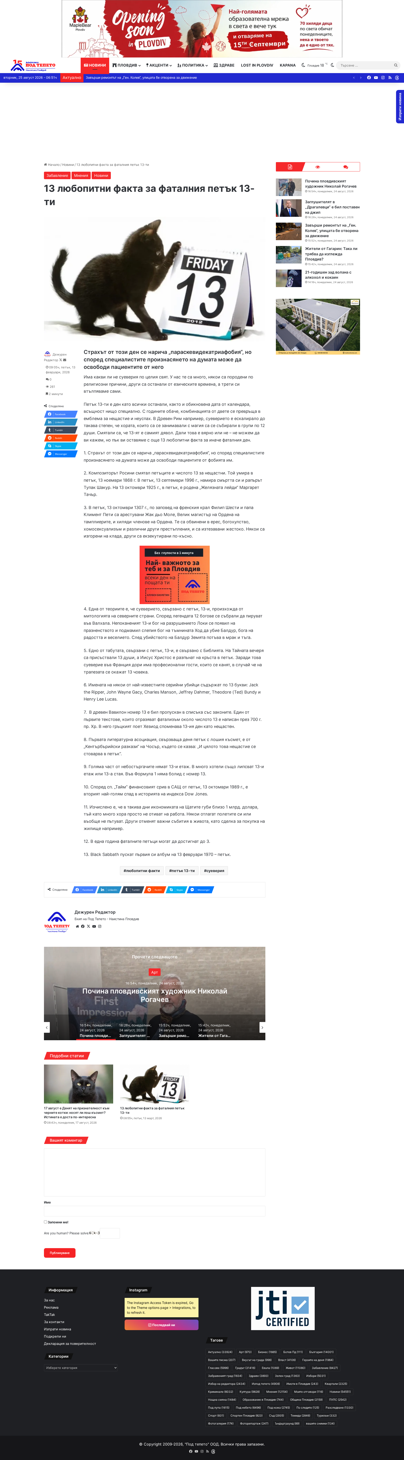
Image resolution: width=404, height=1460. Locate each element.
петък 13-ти (183, 870)
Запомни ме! (58, 1222)
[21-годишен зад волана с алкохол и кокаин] (289, 278)
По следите (307, 1407)
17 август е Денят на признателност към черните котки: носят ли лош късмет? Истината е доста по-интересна (76, 1112)
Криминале (220, 1391)
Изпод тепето (266, 1383)
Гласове (218, 1368)
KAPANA (288, 65)
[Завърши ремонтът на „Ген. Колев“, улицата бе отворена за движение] (289, 231)
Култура (250, 1391)
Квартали (336, 1383)
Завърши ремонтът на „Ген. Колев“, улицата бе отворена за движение (331, 230)
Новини (97, 65)
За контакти (54, 1322)
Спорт (216, 1415)
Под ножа (278, 1407)
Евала (270, 1368)
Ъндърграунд (287, 1423)
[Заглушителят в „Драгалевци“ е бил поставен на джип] (289, 208)
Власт (287, 1360)
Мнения (81, 175)
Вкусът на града (257, 1360)
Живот (295, 1368)
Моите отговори (308, 1391)
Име (47, 1202)
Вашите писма (221, 1360)
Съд (276, 1415)
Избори (316, 1376)
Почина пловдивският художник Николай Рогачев (331, 184)
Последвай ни (163, 1325)
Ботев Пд (293, 1352)
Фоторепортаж (254, 1423)
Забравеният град (225, 1376)
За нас (49, 1300)
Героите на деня (317, 1360)
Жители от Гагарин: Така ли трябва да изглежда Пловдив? (132, 77)
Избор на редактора (226, 1383)
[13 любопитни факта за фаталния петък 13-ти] (154, 1084)
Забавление (57, 175)
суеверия (215, 870)
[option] (155, 993)
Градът (245, 1368)
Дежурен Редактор (95, 912)
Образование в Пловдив (263, 1399)
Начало (53, 165)
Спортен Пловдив (247, 1415)
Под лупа (218, 1407)
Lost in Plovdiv (257, 65)
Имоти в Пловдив (302, 1383)
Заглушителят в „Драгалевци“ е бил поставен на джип (154, 994)
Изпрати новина (57, 1329)
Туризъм (327, 1415)
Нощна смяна (222, 1399)
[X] (88, 926)
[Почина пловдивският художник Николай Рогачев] (289, 187)
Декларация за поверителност (70, 1344)
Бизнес (267, 1352)
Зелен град (287, 1376)
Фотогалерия (221, 1423)
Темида (300, 1415)
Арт (245, 1352)
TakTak (49, 1315)
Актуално (220, 1352)
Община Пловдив (306, 1399)
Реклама (51, 1307)
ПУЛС (337, 1399)
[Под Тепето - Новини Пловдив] (33, 65)
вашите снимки (320, 1423)
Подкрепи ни (55, 1336)
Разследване (339, 1407)
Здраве (226, 65)
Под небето (248, 1407)
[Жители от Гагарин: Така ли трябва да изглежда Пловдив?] (289, 255)
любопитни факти (143, 870)
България (154, 972)
